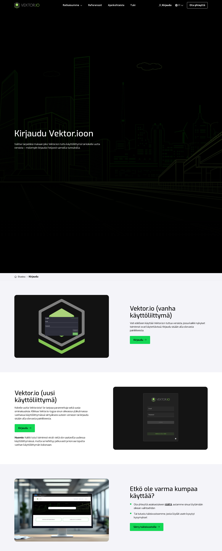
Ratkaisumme (71, 5)
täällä (168, 504)
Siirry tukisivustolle (145, 527)
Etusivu (21, 277)
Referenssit (95, 5)
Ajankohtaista (116, 5)
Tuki (132, 5)
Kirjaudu (167, 5)
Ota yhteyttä (197, 5)
